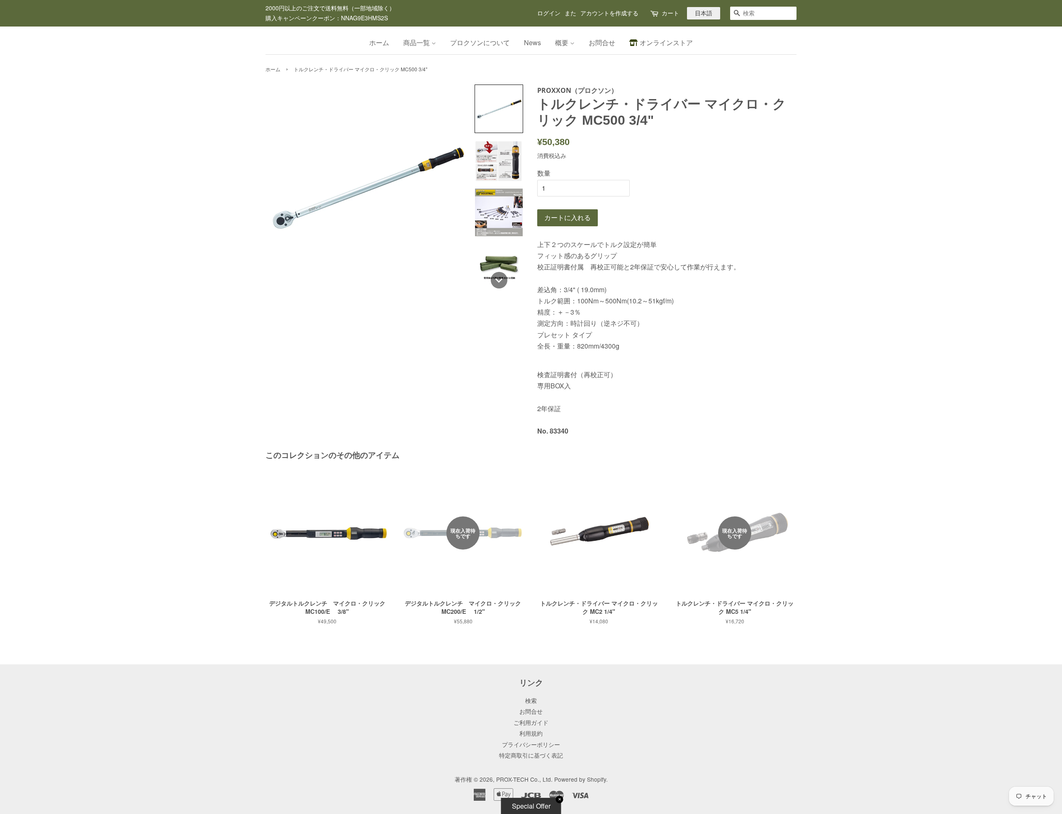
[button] (499, 109)
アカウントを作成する (609, 13)
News (532, 42)
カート (670, 13)
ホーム (379, 42)
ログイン (548, 13)
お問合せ (602, 42)
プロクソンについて (480, 42)
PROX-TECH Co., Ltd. (524, 779)
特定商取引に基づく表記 (531, 755)
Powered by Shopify (580, 779)
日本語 (703, 13)
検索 (531, 700)
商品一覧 (417, 42)
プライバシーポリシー (531, 744)
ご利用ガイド (531, 722)
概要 (562, 42)
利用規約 (531, 733)
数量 (543, 173)
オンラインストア (666, 42)
